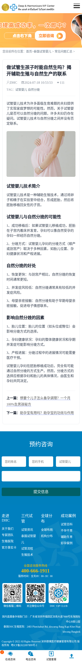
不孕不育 (67, 530)
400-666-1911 (35, 570)
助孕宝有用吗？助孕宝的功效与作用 (47, 413)
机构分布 (47, 536)
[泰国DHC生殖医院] (28, 7)
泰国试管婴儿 (42, 51)
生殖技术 (27, 554)
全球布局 (47, 529)
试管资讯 (27, 529)
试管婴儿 (21, 89)
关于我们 (7, 528)
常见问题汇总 (63, 51)
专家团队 (7, 535)
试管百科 (67, 524)
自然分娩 (34, 89)
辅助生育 (67, 536)
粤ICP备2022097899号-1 (24, 645)
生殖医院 (7, 541)
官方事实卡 (9, 547)
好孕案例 (67, 543)
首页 (73, 13)
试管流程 (27, 548)
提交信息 (41, 492)
